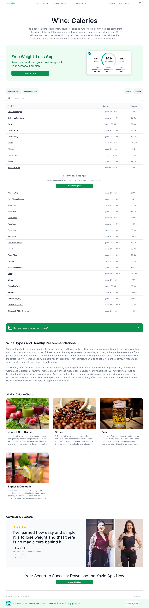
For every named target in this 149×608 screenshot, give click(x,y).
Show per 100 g (14, 91)
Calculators (78, 3)
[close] (141, 603)
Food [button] (10, 106)
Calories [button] (133, 106)
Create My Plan (30, 73)
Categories (59, 3)
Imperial (138, 91)
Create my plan (74, 186)
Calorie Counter (41, 3)
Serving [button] (106, 106)
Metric (128, 91)
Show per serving (30, 91)
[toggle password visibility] (9, 98)
